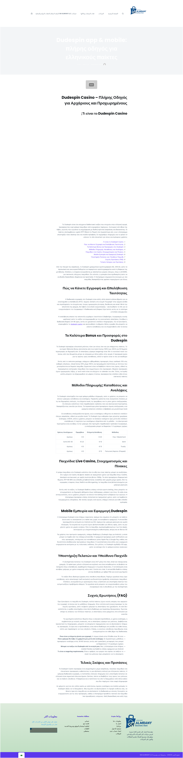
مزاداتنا (119, 726)
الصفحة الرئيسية (113, 14)
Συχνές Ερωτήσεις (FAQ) (114, 259)
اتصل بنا (118, 724)
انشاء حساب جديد (115, 731)
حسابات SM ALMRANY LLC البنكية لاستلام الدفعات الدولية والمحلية (56, 14)
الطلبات (86, 729)
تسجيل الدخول (116, 729)
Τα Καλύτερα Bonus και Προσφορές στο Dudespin (105, 247)
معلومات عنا (117, 721)
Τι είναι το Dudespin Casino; (113, 242)
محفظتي (86, 731)
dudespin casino (76, 324)
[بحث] (123, 13)
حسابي (87, 721)
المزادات (101, 14)
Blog (78, 64)
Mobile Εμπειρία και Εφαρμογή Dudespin (108, 254)
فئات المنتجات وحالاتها (87, 14)
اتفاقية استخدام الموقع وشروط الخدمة (77, 726)
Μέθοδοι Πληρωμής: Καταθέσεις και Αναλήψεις (106, 249)
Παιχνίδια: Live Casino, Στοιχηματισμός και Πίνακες (104, 252)
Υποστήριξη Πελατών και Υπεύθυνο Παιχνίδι (107, 257)
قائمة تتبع (86, 724)
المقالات (118, 734)
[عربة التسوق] (31, 13)
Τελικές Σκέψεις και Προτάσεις (111, 262)
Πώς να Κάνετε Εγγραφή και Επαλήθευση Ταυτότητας (103, 244)
